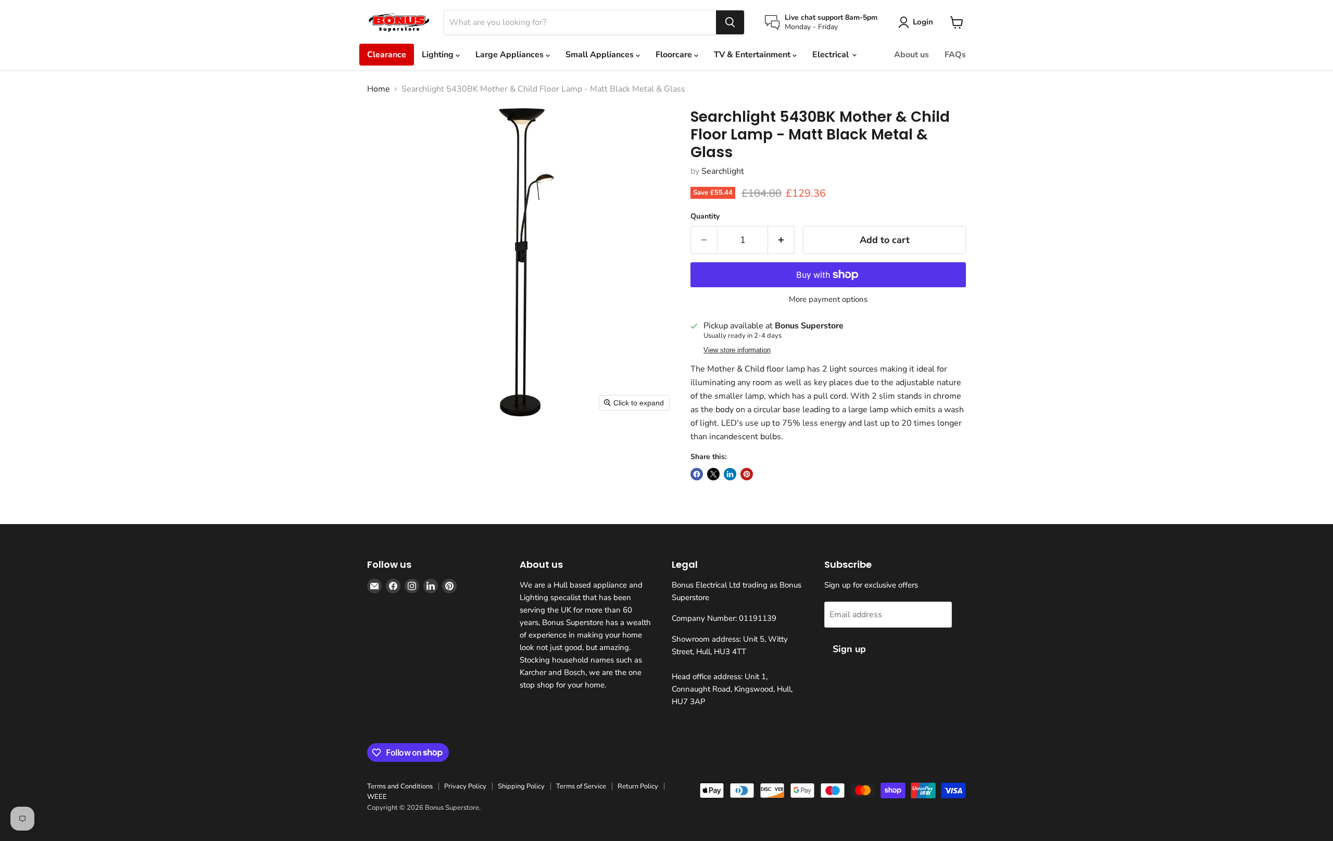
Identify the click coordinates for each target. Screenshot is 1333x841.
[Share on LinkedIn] (730, 474)
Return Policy (638, 786)
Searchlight (722, 171)
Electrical (831, 54)
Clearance (386, 54)
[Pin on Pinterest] (746, 474)
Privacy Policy (465, 786)
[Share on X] (713, 474)
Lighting (439, 54)
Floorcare (675, 54)
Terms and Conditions (400, 786)
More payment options (828, 299)
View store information (737, 350)
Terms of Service (581, 786)
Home (378, 89)
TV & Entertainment (753, 54)
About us (911, 54)
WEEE (377, 796)
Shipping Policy (521, 786)
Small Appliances (600, 54)
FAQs (955, 54)
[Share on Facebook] (696, 474)
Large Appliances (510, 54)
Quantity (705, 216)
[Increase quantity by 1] (781, 240)
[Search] (730, 22)
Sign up (849, 649)
